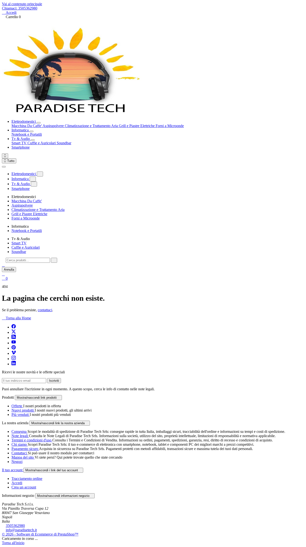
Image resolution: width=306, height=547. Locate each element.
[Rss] (13, 338)
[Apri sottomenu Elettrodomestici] (39, 122)
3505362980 (15, 526)
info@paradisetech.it (21, 530)
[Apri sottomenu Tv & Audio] (33, 140)
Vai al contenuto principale (22, 4)
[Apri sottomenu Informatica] (31, 131)
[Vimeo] (13, 353)
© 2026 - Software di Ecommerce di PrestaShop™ (40, 534)
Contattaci (19, 453)
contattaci (45, 310)
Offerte (17, 406)
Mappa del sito (23, 457)
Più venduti (20, 415)
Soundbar (64, 143)
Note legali (20, 436)
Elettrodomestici (24, 121)
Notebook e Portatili (26, 134)
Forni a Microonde (170, 126)
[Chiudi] (4, 166)
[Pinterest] (13, 348)
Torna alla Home (16, 318)
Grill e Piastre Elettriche (137, 126)
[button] (3, 265)
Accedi (16, 483)
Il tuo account (12, 470)
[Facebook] (13, 327)
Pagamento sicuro (25, 449)
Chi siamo (19, 444)
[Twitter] (13, 332)
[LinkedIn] (13, 364)
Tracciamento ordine (26, 479)
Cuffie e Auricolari (42, 143)
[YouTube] (13, 343)
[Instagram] (13, 359)
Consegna (19, 431)
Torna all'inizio (13, 543)
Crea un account (23, 487)
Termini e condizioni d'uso (31, 440)
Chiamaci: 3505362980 (19, 8)
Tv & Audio (21, 139)
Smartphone (20, 147)
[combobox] (28, 260)
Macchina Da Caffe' (27, 126)
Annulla (9, 269)
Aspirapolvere (54, 126)
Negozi (16, 462)
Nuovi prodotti (23, 410)
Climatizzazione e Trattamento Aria (92, 126)
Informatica (20, 130)
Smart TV (19, 143)
